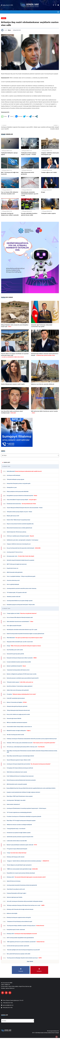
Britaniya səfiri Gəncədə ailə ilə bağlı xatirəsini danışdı (20, 909)
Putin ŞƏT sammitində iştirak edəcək (16, 698)
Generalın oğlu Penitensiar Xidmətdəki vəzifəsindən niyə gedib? (41, 325)
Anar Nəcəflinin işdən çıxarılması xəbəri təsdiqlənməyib (12, 412)
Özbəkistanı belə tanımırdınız (21, 503)
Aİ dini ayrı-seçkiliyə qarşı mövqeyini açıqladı (20, 536)
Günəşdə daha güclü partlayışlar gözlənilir (17, 706)
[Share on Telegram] (32, 116)
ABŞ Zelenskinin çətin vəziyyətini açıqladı (17, 784)
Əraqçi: (43, 192)
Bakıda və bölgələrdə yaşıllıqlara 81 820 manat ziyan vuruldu (21, 674)
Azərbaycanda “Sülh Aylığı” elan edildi (16, 800)
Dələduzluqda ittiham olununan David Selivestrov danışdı (44, 354)
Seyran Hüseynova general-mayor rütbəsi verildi (18, 759)
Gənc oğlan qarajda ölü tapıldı (14, 625)
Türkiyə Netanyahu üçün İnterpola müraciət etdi (18, 710)
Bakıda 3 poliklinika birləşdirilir (16, 666)
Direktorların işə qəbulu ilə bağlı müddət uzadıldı (19, 832)
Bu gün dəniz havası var (12, 568)
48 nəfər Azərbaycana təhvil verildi (15, 734)
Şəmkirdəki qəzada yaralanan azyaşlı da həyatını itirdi (20, 836)
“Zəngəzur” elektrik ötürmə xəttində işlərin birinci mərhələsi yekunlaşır (28, 860)
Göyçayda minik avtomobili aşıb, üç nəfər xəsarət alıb (20, 641)
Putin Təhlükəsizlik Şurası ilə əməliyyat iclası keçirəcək (20, 776)
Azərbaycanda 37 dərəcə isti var (15, 552)
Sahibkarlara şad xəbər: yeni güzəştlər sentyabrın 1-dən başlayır (22, 540)
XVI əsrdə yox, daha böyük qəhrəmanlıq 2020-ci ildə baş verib (26, 746)
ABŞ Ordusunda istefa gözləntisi (15, 572)
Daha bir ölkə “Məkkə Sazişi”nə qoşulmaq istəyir (18, 519)
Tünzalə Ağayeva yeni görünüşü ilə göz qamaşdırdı (19, 865)
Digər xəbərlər (30, 961)
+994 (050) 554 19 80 (8, 1002)
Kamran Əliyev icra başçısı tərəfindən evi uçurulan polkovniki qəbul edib (15, 355)
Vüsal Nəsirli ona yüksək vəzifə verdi (16, 889)
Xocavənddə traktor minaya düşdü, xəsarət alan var (19, 726)
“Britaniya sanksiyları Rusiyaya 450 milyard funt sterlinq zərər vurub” (25, 905)
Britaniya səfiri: (26, 877)
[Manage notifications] (56, 1037)
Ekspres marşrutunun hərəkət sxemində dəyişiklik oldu (20, 523)
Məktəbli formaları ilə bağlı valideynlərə (19, 730)
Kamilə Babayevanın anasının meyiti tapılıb (13, 384)
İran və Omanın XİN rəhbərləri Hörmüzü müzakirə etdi (20, 617)
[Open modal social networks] (36, 116)
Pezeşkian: (21, 694)
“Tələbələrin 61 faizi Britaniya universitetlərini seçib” (19, 921)
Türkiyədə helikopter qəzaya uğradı (15, 479)
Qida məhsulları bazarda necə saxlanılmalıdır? (20, 621)
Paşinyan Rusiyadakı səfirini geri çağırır (16, 893)
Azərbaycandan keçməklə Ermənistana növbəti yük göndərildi (22, 885)
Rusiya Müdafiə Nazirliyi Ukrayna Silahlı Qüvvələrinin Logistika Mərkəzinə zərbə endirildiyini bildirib (31, 788)
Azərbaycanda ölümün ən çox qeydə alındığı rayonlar (20, 600)
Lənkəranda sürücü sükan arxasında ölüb (17, 840)
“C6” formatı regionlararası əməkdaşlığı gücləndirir (19, 812)
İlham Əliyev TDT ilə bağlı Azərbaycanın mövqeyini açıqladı (21, 820)
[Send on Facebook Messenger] (19, 116)
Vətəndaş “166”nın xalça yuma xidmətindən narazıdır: (31, 742)
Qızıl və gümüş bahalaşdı (13, 584)
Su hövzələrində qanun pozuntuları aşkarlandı (18, 945)
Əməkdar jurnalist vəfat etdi (13, 596)
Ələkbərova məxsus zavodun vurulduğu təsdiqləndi (19, 824)
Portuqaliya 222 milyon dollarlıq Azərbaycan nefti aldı (20, 768)
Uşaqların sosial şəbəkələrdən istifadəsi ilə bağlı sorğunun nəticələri (23, 792)
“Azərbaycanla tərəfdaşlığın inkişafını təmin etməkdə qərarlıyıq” (24, 957)
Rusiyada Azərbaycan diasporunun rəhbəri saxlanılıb (22, 657)
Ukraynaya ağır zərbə (20, 556)
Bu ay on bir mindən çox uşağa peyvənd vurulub (18, 714)
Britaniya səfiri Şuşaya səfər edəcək (15, 856)
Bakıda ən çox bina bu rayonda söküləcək (43, 384)
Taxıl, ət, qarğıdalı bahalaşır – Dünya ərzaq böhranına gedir (21, 576)
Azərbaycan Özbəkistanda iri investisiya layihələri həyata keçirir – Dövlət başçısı (26, 808)
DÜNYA (3, 18)
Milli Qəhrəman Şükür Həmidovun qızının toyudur (44, 412)
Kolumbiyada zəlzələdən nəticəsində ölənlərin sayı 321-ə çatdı (30, 193)
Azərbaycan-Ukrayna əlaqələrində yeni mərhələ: (29, 764)
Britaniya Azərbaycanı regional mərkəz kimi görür (19, 917)
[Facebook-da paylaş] (10, 116)
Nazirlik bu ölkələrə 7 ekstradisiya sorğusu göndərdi (19, 686)
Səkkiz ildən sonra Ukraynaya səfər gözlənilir (18, 690)
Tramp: (16, 852)
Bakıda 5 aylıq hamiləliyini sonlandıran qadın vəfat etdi (22, 844)
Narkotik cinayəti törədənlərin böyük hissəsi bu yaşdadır (20, 560)
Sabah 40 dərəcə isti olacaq (13, 881)
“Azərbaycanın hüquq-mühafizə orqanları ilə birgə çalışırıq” (25, 925)
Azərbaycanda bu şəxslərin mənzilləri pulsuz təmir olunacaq (21, 588)
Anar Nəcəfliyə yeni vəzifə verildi (15, 649)
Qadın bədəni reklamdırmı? (13, 804)
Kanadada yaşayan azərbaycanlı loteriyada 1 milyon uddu (21, 604)
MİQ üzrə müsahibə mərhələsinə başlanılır (17, 722)
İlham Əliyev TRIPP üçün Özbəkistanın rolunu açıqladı (20, 796)
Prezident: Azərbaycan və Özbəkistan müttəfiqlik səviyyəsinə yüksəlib (24, 816)
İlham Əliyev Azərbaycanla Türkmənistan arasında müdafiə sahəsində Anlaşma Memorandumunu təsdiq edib (32, 751)
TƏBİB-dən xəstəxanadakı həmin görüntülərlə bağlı (22, 869)
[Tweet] (25, 116)
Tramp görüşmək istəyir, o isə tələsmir (16, 828)
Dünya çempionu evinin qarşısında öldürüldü (17, 491)
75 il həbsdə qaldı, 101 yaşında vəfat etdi (17, 592)
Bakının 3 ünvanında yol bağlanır (17, 702)
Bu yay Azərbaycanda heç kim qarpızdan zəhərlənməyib (23, 548)
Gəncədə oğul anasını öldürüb (14, 718)
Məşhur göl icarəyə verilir (13, 515)
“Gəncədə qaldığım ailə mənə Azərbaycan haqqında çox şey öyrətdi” (23, 949)
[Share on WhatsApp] (4, 116)
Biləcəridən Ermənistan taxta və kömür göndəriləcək (19, 527)
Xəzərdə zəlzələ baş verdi (13, 580)
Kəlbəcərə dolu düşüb (12, 913)
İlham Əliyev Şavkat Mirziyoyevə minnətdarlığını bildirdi (20, 755)
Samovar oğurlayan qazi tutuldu (14, 897)
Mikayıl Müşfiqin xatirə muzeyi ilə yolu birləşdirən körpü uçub (14, 325)
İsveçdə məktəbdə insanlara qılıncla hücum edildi (19, 661)
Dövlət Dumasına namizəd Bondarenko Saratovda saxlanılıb (21, 780)
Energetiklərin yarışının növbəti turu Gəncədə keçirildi (22, 495)
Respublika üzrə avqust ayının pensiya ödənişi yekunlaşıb (21, 873)
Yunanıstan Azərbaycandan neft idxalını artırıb (18, 670)
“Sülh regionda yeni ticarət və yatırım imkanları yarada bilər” (25, 941)
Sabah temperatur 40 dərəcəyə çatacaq (16, 531)
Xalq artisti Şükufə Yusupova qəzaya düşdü (21, 499)
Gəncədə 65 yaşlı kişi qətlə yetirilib (15, 653)
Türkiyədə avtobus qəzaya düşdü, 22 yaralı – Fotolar (19, 511)
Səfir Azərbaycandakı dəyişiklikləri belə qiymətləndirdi (20, 937)
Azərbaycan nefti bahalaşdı (13, 475)
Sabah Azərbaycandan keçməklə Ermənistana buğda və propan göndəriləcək (25, 633)
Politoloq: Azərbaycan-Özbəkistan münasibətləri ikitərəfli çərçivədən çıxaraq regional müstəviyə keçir (32, 738)
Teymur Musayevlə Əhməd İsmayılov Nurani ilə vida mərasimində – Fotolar (25, 507)
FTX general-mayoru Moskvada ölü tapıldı (17, 848)
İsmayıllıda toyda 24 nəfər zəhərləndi (16, 929)
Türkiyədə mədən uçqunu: (48, 213)
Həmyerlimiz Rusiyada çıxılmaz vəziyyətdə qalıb (18, 483)
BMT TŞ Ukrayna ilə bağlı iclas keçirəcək (17, 564)
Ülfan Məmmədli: (25, 637)
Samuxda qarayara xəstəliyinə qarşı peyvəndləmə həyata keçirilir (23, 678)
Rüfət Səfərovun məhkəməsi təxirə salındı (17, 772)
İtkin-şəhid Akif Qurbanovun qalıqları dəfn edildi (18, 953)
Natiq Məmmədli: (24, 471)
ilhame (9, 30)
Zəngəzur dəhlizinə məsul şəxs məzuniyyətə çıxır (19, 544)
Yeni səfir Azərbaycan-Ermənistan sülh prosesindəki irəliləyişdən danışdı (25, 901)
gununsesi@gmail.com (8, 1005)
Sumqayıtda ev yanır (12, 487)
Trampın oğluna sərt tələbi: (49, 172)
